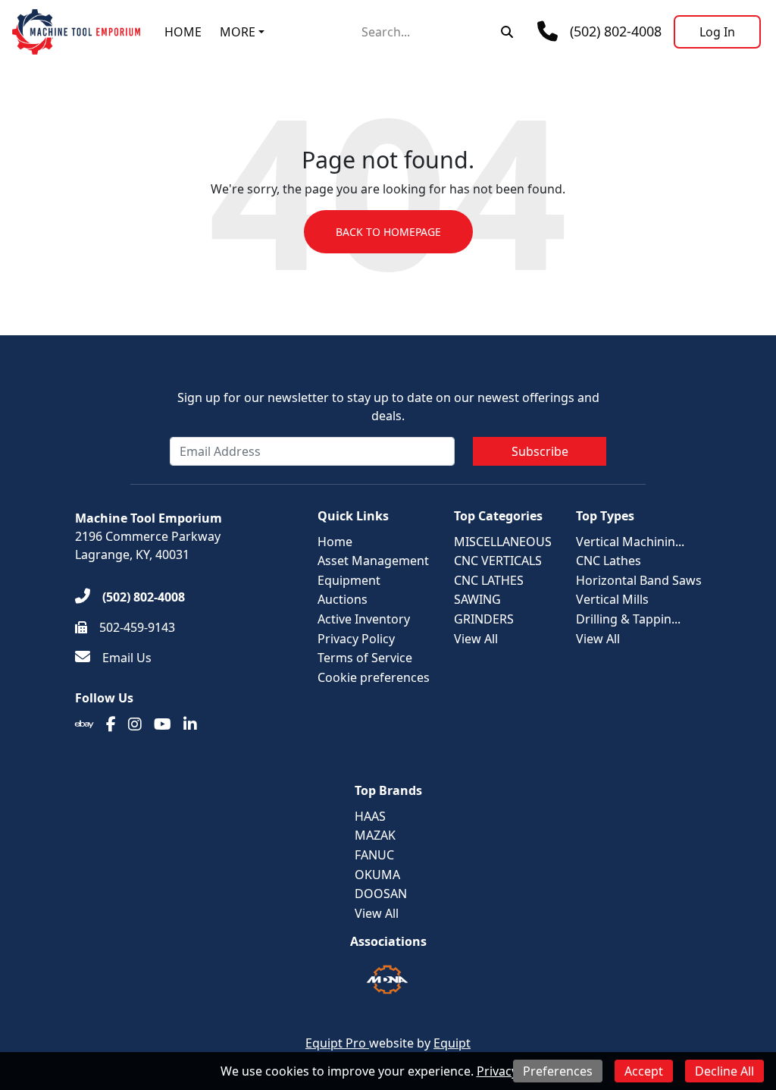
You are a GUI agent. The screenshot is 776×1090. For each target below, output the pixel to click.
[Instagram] (135, 724)
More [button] (237, 32)
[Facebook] (111, 724)
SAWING (477, 599)
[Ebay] (84, 724)
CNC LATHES (489, 580)
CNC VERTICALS (498, 560)
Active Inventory (364, 619)
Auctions (343, 599)
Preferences (558, 1071)
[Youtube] (162, 724)
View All (476, 638)
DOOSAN (381, 893)
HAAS (370, 816)
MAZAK (375, 835)
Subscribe (540, 451)
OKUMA (377, 874)
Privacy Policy (356, 638)
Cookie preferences (374, 677)
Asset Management (373, 560)
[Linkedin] (190, 724)
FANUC (374, 855)
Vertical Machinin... (630, 541)
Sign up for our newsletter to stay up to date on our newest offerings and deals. (388, 406)
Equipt (452, 1043)
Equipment (349, 580)
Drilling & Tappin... (628, 619)
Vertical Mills (612, 599)
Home (183, 32)
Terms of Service (365, 657)
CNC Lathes (608, 560)
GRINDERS (484, 619)
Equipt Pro (337, 1043)
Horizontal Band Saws (639, 580)
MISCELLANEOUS (503, 541)
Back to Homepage (388, 232)
